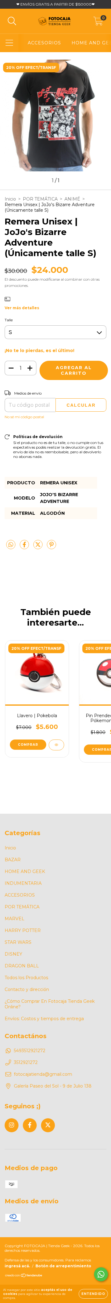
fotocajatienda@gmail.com (43, 1074)
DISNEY (13, 954)
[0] (98, 22)
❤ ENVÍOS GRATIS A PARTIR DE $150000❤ (55, 4)
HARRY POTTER (23, 930)
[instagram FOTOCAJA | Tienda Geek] (11, 1125)
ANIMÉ (72, 199)
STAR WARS (18, 942)
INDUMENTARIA (23, 883)
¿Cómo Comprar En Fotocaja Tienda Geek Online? (50, 1004)
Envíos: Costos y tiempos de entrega (44, 1018)
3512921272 (26, 1062)
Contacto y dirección (27, 989)
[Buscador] (12, 21)
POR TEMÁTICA (40, 199)
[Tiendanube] (24, 1276)
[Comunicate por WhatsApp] (101, 1274)
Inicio (10, 199)
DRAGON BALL (22, 966)
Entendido (93, 1294)
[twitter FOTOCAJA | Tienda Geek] (48, 1125)
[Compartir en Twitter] (38, 547)
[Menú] (9, 43)
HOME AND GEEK (25, 871)
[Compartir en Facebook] (25, 547)
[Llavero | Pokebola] (56, 745)
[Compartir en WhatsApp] (10, 545)
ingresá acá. (17, 1266)
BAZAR (13, 859)
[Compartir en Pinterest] (51, 547)
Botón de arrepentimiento (63, 1266)
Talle (9, 320)
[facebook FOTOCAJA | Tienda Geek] (30, 1125)
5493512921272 (29, 1050)
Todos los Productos (26, 977)
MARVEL (14, 918)
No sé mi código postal (24, 416)
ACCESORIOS (44, 43)
